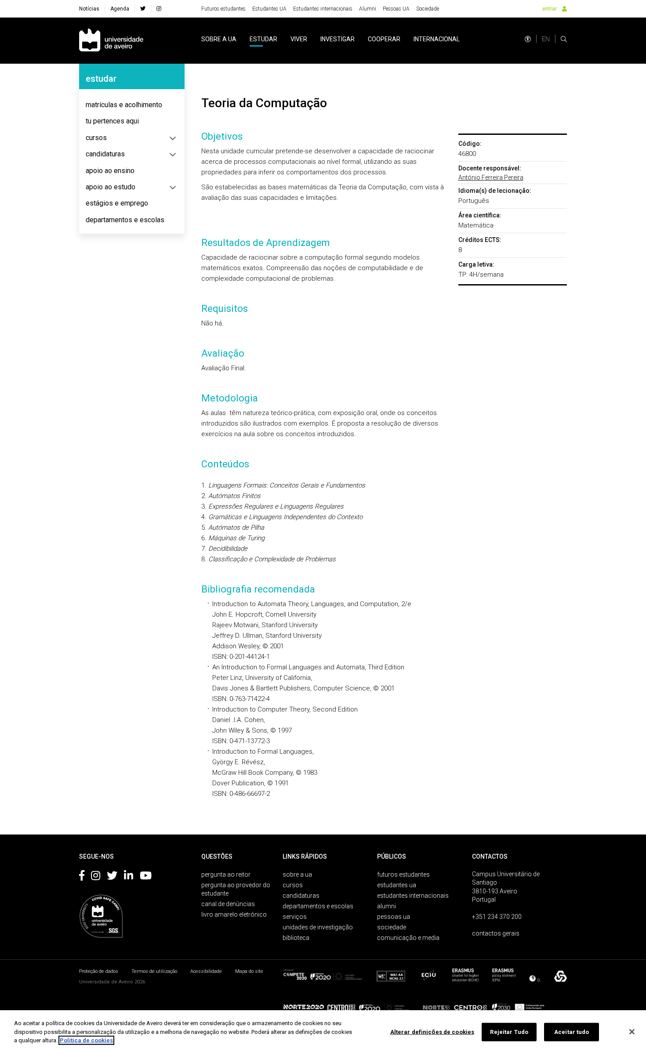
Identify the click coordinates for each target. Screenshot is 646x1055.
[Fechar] (632, 1031)
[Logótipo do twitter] (112, 877)
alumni (386, 906)
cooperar (384, 39)
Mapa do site (249, 971)
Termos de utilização (154, 971)
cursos (96, 138)
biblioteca (296, 937)
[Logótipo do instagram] (95, 877)
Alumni (367, 9)
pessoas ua (393, 916)
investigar (337, 39)
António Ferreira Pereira (490, 177)
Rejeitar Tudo (509, 1032)
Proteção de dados (98, 971)
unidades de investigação (318, 927)
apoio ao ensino (110, 170)
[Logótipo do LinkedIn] (128, 877)
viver (298, 39)
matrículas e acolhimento (124, 105)
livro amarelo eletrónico (234, 914)
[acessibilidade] (528, 39)
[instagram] (158, 8)
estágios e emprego (117, 203)
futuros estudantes (403, 874)
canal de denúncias (228, 903)
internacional (437, 39)
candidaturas (105, 154)
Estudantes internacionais (322, 9)
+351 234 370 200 (497, 916)
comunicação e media (408, 937)
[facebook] (142, 8)
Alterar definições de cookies (432, 1032)
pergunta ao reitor (225, 874)
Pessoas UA (396, 9)
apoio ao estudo (110, 187)
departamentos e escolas (125, 220)
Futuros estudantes (223, 9)
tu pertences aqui (112, 121)
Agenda (119, 9)
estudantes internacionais (413, 895)
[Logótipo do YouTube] (146, 877)
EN (546, 39)
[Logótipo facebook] (81, 877)
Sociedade (427, 9)
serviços (295, 916)
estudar (263, 39)
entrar (549, 9)
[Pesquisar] (564, 39)
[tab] (132, 105)
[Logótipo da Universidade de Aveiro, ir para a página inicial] (111, 41)
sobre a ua (218, 39)
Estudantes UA (269, 9)
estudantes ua (396, 885)
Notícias (89, 9)
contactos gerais (495, 933)
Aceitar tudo (571, 1032)
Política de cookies (86, 1040)
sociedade (391, 927)
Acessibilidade (206, 971)
